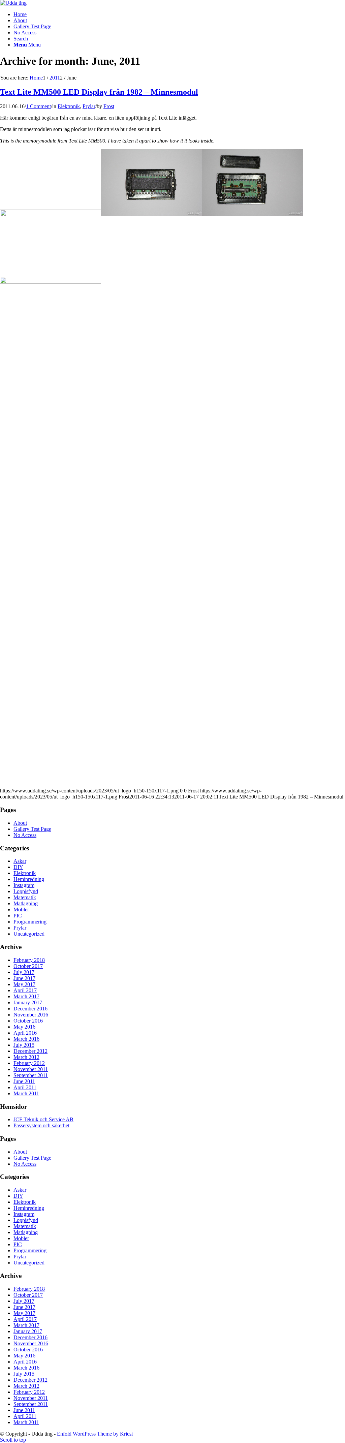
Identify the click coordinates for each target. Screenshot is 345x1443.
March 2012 (26, 1057)
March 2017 (26, 996)
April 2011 (24, 1087)
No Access (24, 32)
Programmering (29, 921)
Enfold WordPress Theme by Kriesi (95, 1434)
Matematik (24, 897)
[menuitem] (179, 39)
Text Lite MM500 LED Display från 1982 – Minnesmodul (99, 92)
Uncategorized (28, 934)
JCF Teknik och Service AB (43, 1119)
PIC (17, 915)
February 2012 (29, 1063)
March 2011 (26, 1093)
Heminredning (28, 879)
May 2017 (24, 984)
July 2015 (23, 1045)
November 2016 (30, 1014)
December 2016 (30, 1008)
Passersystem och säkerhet (41, 1125)
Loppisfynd (25, 891)
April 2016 (25, 1033)
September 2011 (30, 1075)
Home (20, 14)
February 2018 (29, 960)
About (20, 20)
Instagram (23, 885)
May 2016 (24, 1027)
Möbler (21, 909)
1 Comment (38, 106)
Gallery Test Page (32, 26)
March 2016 (26, 1039)
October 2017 (28, 966)
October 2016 (28, 1021)
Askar (19, 861)
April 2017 (25, 990)
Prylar (89, 106)
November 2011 (30, 1069)
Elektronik (69, 106)
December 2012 (30, 1051)
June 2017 (24, 978)
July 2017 (23, 972)
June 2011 (24, 1081)
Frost (108, 106)
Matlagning (25, 903)
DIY (18, 867)
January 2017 (27, 1002)
